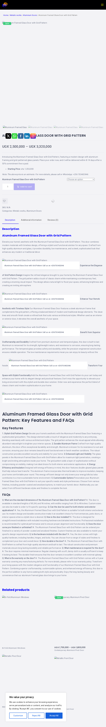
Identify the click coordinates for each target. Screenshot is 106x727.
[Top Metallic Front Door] (79, 682)
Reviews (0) (53, 220)
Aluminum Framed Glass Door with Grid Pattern (59, 242)
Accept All (54, 715)
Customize (18, 715)
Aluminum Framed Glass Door (89, 275)
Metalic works (16, 15)
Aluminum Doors (30, 15)
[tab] (53, 220)
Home (5, 15)
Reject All (36, 715)
